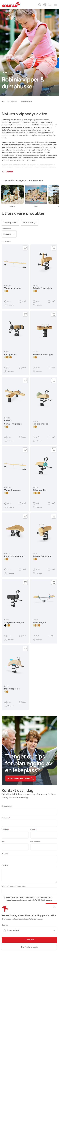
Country (5, 925)
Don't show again (29, 947)
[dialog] (29, 568)
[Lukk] (54, 907)
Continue (29, 939)
